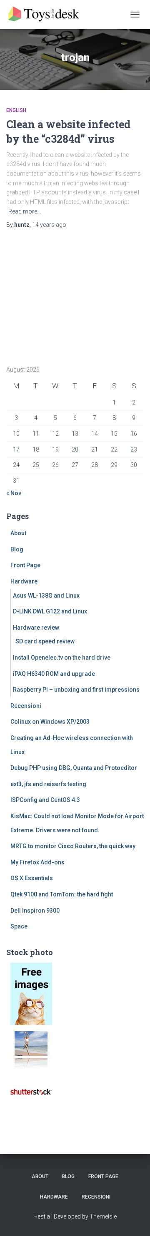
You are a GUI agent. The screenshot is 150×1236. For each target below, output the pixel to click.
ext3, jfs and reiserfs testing (48, 784)
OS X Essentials (31, 878)
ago (49, 224)
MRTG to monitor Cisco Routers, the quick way (72, 846)
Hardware (24, 581)
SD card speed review (45, 641)
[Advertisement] (58, 294)
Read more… (24, 211)
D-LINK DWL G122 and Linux (50, 611)
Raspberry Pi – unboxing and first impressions (76, 689)
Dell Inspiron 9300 (35, 910)
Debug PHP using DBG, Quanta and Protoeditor (73, 767)
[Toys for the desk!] (47, 14)
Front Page (25, 565)
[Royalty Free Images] (31, 993)
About (18, 533)
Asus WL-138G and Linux (46, 595)
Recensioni (25, 705)
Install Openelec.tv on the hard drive (61, 657)
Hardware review (36, 627)
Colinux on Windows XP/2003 (50, 721)
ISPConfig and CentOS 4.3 (45, 800)
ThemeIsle (103, 1216)
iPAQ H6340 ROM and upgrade (54, 673)
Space (19, 926)
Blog (16, 549)
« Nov (13, 493)
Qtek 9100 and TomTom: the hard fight (61, 894)
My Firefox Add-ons (37, 862)
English (16, 110)
